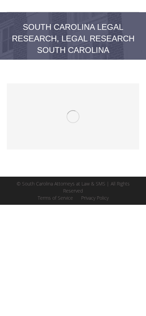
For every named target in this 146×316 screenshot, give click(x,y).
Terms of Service (55, 198)
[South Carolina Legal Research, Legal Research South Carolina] (73, 116)
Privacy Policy (95, 198)
